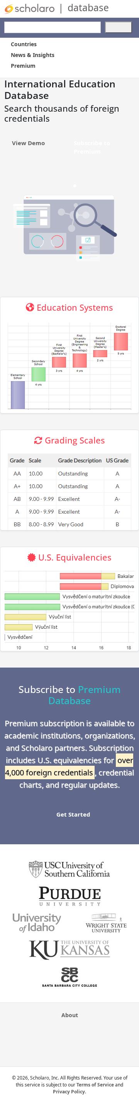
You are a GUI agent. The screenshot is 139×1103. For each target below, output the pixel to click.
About (69, 1015)
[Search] (118, 27)
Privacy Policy (69, 1091)
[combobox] (52, 27)
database (88, 7)
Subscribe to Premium (92, 146)
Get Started (73, 814)
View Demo (28, 143)
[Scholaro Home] (29, 8)
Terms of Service (95, 1084)
